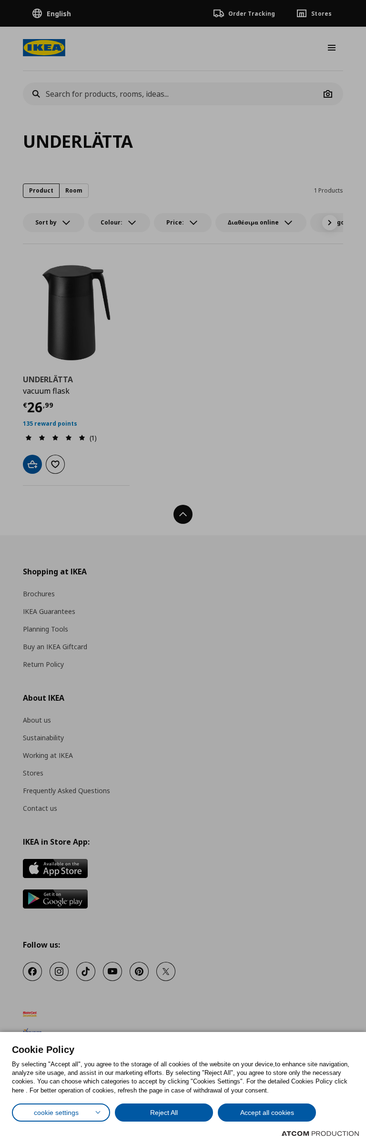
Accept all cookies (267, 1112)
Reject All (164, 1112)
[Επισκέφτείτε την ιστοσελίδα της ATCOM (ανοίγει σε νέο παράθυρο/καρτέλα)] (320, 1133)
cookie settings (56, 1112)
